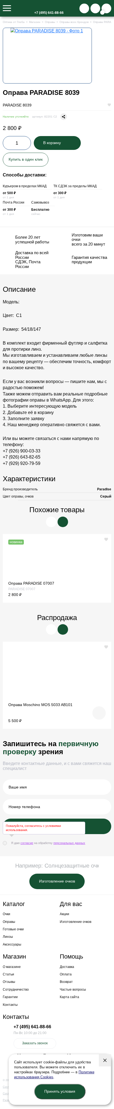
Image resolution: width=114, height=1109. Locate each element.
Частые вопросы (73, 989)
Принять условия (59, 1091)
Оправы (9, 922)
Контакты (10, 1005)
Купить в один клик (26, 159)
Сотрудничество (16, 989)
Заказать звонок (35, 1043)
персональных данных (69, 843)
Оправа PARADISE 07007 (31, 583)
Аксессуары (12, 944)
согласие (26, 843)
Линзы (8, 937)
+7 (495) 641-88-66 (49, 13)
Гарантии (10, 997)
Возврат (66, 982)
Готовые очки (13, 929)
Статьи (8, 974)
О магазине (12, 967)
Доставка (67, 967)
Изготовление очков (57, 881)
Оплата (66, 974)
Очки (6, 914)
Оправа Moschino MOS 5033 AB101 (40, 704)
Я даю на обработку (48, 843)
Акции (64, 914)
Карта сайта (69, 997)
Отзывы (9, 982)
